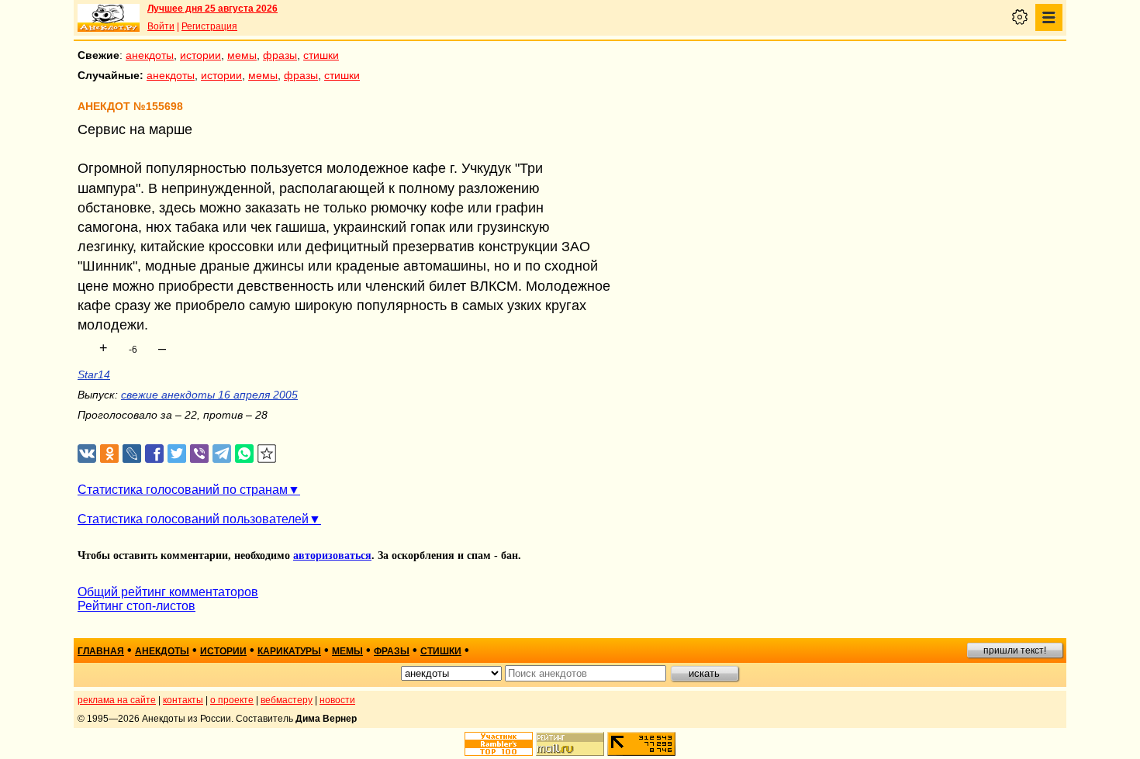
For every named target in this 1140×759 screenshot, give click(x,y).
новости (337, 700)
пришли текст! (1014, 650)
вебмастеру (287, 700)
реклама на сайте (117, 700)
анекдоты (150, 55)
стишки (321, 55)
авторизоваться (332, 555)
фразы (280, 55)
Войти (160, 26)
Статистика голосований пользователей (193, 519)
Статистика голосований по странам (183, 489)
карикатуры (289, 651)
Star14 (94, 374)
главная (101, 651)
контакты (183, 700)
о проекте (232, 700)
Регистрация (209, 26)
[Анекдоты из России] (109, 18)
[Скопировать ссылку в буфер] (267, 454)
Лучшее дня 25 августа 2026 (212, 8)
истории (200, 55)
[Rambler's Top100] (499, 744)
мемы (242, 55)
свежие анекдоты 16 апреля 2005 (209, 394)
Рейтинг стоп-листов (136, 605)
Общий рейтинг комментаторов (168, 592)
